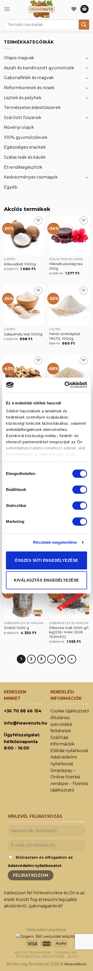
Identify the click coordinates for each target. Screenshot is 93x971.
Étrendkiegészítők (23, 167)
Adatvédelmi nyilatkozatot (34, 865)
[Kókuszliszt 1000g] (24, 235)
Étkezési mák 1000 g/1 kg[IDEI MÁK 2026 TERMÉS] (69, 632)
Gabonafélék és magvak (29, 77)
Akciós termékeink (32, 953)
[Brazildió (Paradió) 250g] (24, 375)
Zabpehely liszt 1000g (23, 334)
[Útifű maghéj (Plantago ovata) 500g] (69, 375)
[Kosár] (84, 9)
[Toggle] (87, 58)
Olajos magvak (19, 57)
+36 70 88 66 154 (22, 711)
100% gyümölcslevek (26, 137)
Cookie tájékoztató (69, 711)
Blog (73, 956)
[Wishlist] (73, 9)
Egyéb (10, 187)
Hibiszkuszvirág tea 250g (65, 266)
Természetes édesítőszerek (32, 107)
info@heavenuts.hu (25, 723)
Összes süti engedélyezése (46, 560)
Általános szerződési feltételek (61, 724)
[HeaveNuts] (41, 9)
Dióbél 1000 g (16, 628)
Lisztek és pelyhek (23, 97)
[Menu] (7, 9)
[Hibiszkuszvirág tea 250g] (69, 235)
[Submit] (84, 25)
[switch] (79, 490)
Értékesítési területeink (40, 956)
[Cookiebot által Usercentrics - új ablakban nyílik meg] (65, 384)
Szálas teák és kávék (25, 157)
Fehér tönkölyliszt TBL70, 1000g (64, 336)
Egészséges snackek (25, 147)
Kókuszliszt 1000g (20, 264)
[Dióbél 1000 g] (24, 599)
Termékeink (66, 953)
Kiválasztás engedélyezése (46, 580)
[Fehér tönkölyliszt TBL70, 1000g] (69, 305)
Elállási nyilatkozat (69, 750)
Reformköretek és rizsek (29, 87)
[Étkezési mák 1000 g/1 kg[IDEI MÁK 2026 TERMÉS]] (69, 599)
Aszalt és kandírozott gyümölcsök (39, 67)
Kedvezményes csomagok (31, 177)
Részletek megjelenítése (55, 542)
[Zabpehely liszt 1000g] (24, 305)
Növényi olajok (19, 127)
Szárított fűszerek (22, 117)
